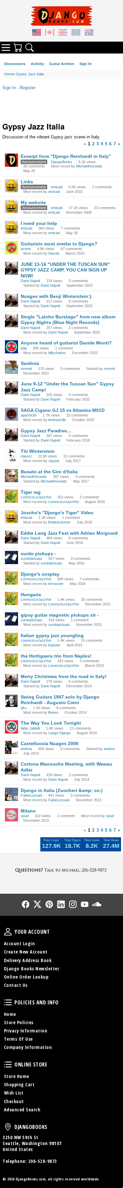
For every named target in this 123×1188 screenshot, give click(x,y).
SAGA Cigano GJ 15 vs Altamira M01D (63, 410)
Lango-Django (59, 733)
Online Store (8, 1064)
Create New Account (26, 952)
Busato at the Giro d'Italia (49, 471)
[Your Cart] (18, 48)
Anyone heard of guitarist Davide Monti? (66, 342)
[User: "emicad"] (11, 185)
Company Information (28, 1047)
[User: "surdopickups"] (11, 557)
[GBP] (63, 33)
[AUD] (89, 33)
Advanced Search (22, 1109)
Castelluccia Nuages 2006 (49, 743)
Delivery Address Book (28, 960)
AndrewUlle (57, 420)
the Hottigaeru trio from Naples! (56, 656)
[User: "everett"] (11, 367)
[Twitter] (37, 904)
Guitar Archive (61, 64)
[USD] (36, 33)
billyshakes (57, 353)
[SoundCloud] (96, 904)
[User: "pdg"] (11, 346)
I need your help (39, 223)
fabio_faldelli (30, 728)
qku (24, 708)
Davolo (53, 253)
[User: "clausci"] (11, 455)
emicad (56, 187)
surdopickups (31, 558)
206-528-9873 (42, 1161)
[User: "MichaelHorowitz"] (11, 475)
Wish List (14, 1093)
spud (25, 816)
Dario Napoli (30, 281)
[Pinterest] (49, 904)
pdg (24, 348)
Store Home (16, 1076)
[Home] (61, 15)
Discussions (15, 64)
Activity (37, 64)
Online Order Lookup (26, 977)
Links (27, 181)
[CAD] (49, 33)
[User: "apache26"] (11, 414)
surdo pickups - (38, 553)
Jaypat (53, 461)
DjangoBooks (61, 162)
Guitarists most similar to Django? (59, 243)
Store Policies (18, 1022)
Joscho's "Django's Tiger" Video (57, 512)
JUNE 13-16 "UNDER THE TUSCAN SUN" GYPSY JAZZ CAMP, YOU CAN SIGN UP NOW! (65, 270)
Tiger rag (31, 492)
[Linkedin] (61, 904)
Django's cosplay (40, 574)
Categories (6, 48)
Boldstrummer (59, 522)
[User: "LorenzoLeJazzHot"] (11, 496)
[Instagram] (73, 904)
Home (10, 1014)
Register (27, 87)
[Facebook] (25, 904)
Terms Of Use (18, 1039)
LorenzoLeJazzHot (36, 497)
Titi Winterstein (38, 451)
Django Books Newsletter (31, 968)
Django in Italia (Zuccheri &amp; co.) (62, 790)
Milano (28, 810)
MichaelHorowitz (89, 166)
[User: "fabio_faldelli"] (11, 727)
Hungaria (31, 594)
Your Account (8, 931)
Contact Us (16, 985)
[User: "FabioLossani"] (11, 794)
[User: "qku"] (11, 700)
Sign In (85, 64)
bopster (54, 645)
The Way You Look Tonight (51, 723)
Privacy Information (26, 1030)
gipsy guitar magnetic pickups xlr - (60, 615)
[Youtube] (84, 904)
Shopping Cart (19, 1084)
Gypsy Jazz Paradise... (46, 430)
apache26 (28, 415)
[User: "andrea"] (11, 747)
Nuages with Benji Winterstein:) (56, 296)
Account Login (19, 943)
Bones (53, 712)
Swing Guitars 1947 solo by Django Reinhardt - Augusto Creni (60, 699)
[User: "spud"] (11, 814)
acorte (26, 249)
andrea (26, 749)
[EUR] (76, 33)
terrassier (56, 584)
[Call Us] (61, 870)
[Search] (29, 48)
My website (33, 202)
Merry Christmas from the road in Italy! (64, 676)
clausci (26, 456)
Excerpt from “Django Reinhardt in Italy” (66, 156)
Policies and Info (8, 1002)
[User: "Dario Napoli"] (11, 268)
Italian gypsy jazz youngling (52, 635)
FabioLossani (31, 795)
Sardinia (30, 363)
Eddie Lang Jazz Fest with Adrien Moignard (69, 533)
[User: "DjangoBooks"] (11, 160)
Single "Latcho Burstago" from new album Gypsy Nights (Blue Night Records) (68, 319)
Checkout (14, 1101)
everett (26, 369)
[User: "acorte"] (11, 247)
